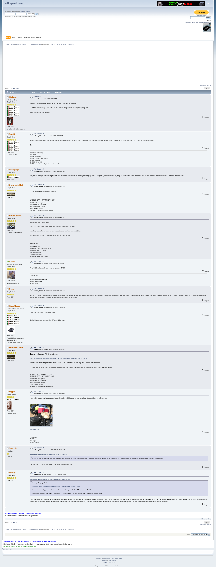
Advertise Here (206, 519)
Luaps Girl (59, 44)
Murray (12, 473)
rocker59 (52, 44)
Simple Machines (117, 558)
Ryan (11, 289)
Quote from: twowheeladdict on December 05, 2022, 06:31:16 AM (50, 479)
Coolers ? (37, 97)
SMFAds (104, 560)
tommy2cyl (14, 169)
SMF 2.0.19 (99, 558)
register (28, 11)
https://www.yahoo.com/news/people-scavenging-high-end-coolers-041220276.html (58, 358)
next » (209, 85)
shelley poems (35, 429)
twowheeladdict (16, 185)
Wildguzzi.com (14, 3)
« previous (203, 85)
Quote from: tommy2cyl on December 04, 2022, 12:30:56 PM (48, 454)
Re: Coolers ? (39, 134)
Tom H (12, 134)
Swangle (13, 448)
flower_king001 (15, 216)
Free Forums (112, 560)
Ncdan (65, 44)
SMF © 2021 (107, 558)
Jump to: (188, 534)
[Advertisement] (108, 65)
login (22, 11)
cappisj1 (12, 392)
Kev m (12, 262)
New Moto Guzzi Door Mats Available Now (198, 22)
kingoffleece (14, 306)
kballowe (13, 97)
